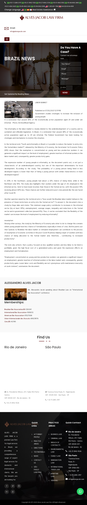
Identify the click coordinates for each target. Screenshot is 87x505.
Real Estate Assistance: (43, 9)
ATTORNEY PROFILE (38, 436)
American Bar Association (14, 315)
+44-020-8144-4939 (67, 6)
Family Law (55, 456)
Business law (56, 434)
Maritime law (54, 475)
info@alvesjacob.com (18, 31)
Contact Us (37, 461)
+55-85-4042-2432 (24, 6)
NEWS (36, 456)
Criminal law (56, 438)
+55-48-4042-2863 (73, 3)
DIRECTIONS (38, 448)
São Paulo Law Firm (37, 470)
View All (54, 480)
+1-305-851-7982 (53, 6)
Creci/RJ (7, 321)
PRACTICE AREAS (37, 442)
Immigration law (56, 461)
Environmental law (57, 450)
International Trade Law (57, 468)
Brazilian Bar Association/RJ (14, 309)
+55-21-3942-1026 (30, 3)
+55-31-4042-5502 (58, 3)
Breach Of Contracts (55, 444)
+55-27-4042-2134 (44, 3)
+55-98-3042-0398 (39, 6)
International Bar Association (15, 312)
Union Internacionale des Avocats (17, 318)
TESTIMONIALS (39, 452)
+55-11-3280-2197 (15, 3)
